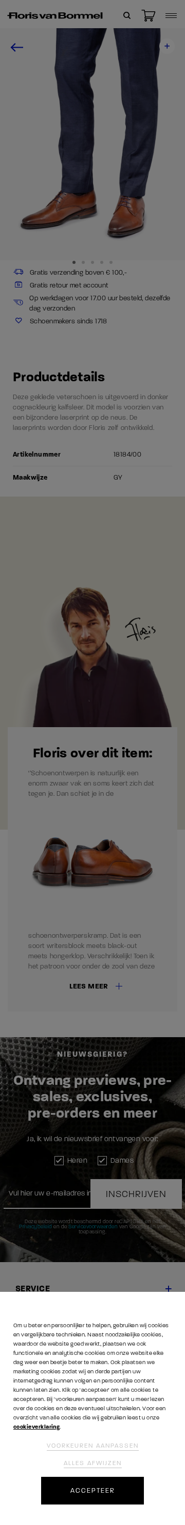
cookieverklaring (36, 1427)
